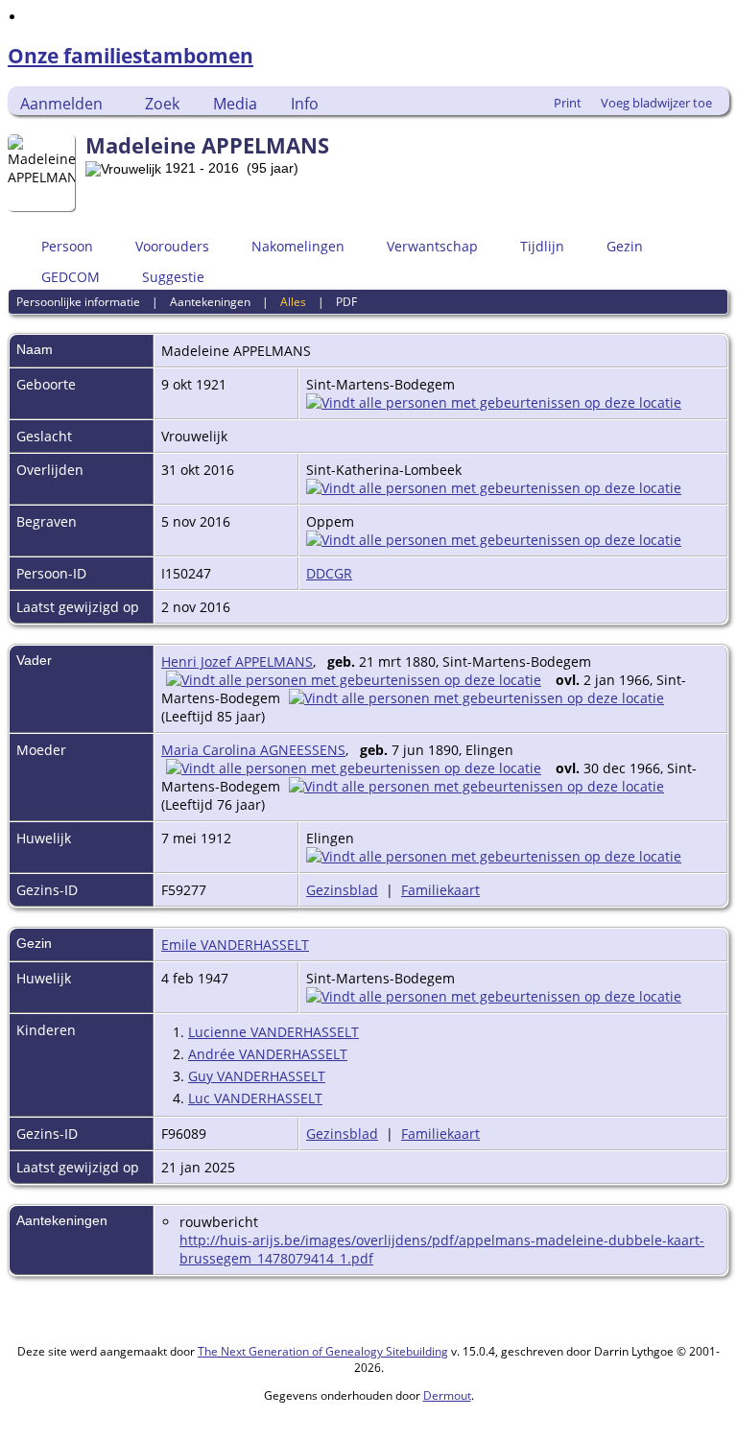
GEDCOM (70, 277)
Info (305, 103)
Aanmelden (61, 103)
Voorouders (172, 246)
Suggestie (173, 277)
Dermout (447, 1395)
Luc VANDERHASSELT (255, 1098)
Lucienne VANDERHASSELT (273, 1032)
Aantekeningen (210, 302)
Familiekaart (440, 890)
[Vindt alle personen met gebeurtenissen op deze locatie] (493, 402)
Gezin (624, 246)
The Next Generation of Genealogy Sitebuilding (323, 1351)
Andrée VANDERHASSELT (267, 1054)
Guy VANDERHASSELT (256, 1076)
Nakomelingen (298, 246)
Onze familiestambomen (130, 55)
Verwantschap (432, 246)
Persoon (67, 246)
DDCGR (329, 573)
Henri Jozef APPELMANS (237, 661)
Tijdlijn (542, 246)
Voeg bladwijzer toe (656, 102)
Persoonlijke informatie (78, 302)
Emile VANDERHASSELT (235, 944)
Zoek (162, 103)
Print (568, 102)
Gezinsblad (342, 890)
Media (235, 103)
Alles (293, 302)
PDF (346, 302)
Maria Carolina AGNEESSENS (253, 750)
